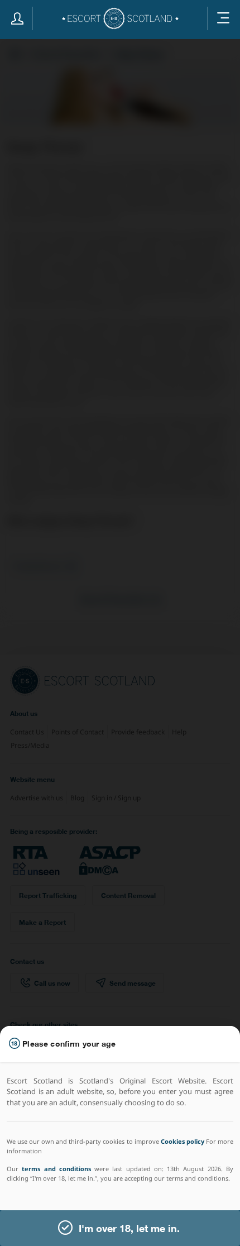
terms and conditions (56, 1168)
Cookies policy (182, 1141)
